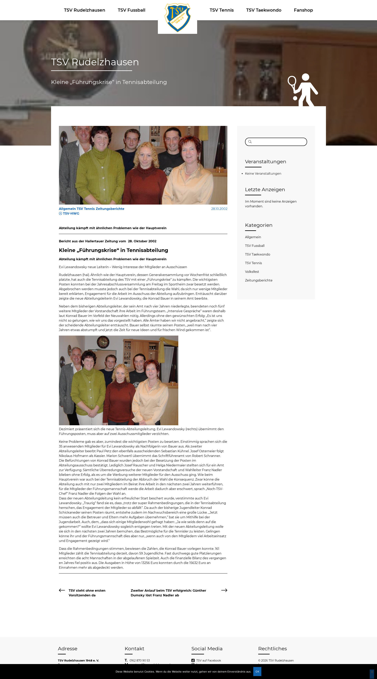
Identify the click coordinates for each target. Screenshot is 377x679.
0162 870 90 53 (140, 660)
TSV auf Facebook (208, 660)
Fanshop (303, 10)
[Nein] (372, 674)
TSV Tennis (222, 10)
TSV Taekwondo (263, 10)
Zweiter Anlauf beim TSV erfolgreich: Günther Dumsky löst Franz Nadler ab (168, 593)
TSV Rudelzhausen (84, 10)
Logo (177, 10)
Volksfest (252, 272)
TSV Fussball (131, 10)
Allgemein (253, 237)
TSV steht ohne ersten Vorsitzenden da (87, 593)
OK (257, 671)
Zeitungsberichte (259, 280)
